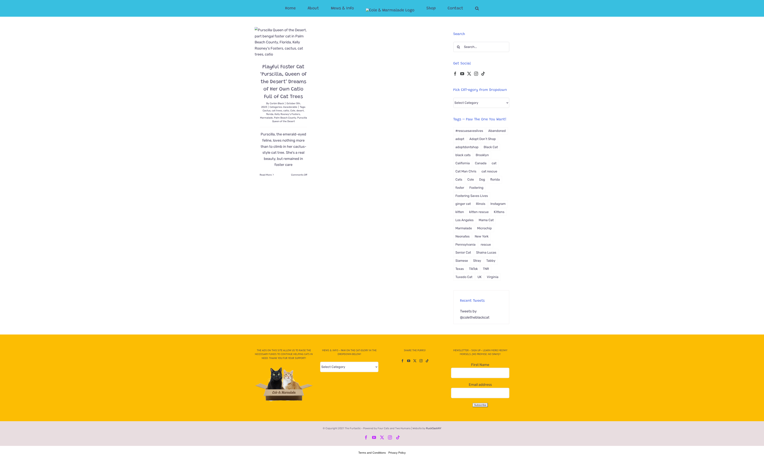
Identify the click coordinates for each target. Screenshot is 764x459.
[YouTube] (462, 74)
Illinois (480, 204)
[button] (461, 8)
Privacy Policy (397, 452)
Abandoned (497, 131)
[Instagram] (476, 74)
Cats (458, 179)
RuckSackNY (433, 428)
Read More (266, 174)
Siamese (461, 261)
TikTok (473, 269)
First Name (480, 365)
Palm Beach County (285, 117)
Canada (480, 163)
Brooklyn (482, 155)
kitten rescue (479, 212)
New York (481, 236)
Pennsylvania (465, 244)
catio (286, 110)
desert (300, 110)
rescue (486, 244)
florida (269, 114)
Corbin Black (277, 103)
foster (459, 188)
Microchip (484, 228)
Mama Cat (486, 220)
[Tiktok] (483, 74)
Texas (459, 269)
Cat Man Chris (465, 171)
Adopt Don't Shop (482, 139)
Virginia (492, 277)
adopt (459, 139)
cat (494, 163)
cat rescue (489, 171)
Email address (480, 384)
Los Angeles (464, 220)
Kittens (499, 212)
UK (479, 277)
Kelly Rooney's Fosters (287, 114)
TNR (486, 269)
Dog (482, 179)
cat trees (277, 110)
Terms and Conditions (372, 452)
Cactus (267, 110)
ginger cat (463, 204)
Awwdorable (290, 107)
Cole (292, 110)
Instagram (498, 204)
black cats (463, 155)
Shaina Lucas (486, 252)
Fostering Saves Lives (471, 196)
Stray (477, 261)
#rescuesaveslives (469, 131)
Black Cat (491, 147)
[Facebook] (455, 74)
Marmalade (266, 117)
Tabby (490, 261)
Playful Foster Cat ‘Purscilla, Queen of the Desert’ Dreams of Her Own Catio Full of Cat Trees (283, 82)
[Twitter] (469, 74)
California (462, 163)
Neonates (462, 236)
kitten (459, 212)
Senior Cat (463, 252)
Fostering (476, 188)
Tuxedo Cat (463, 277)
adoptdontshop (466, 147)
